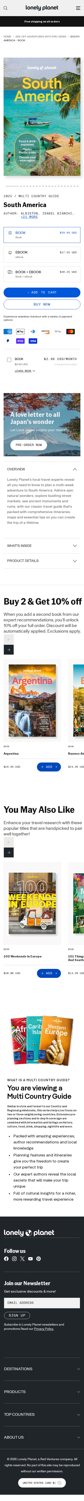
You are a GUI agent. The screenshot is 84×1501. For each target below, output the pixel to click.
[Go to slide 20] (77, 186)
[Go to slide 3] (24, 186)
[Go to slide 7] (37, 186)
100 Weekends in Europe (23, 956)
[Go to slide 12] (52, 186)
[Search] (6, 8)
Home (7, 36)
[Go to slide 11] (49, 186)
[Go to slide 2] (21, 186)
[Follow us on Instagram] (14, 1260)
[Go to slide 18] (71, 186)
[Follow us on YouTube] (30, 1260)
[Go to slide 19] (74, 186)
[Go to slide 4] (27, 186)
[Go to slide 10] (46, 186)
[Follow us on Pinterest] (38, 1260)
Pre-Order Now (29, 445)
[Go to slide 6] (33, 186)
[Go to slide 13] (55, 186)
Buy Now (42, 304)
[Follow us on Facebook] (6, 1260)
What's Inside (19, 546)
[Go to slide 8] (40, 186)
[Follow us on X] (22, 1260)
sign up (17, 1315)
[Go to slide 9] (43, 186)
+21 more (29, 217)
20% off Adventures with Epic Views (40, 36)
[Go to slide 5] (30, 186)
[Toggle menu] (78, 8)
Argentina (11, 753)
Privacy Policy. (44, 1329)
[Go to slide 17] (68, 186)
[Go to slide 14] (59, 186)
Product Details (23, 561)
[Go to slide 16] (65, 186)
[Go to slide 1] (12, 186)
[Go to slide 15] (62, 186)
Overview (16, 469)
